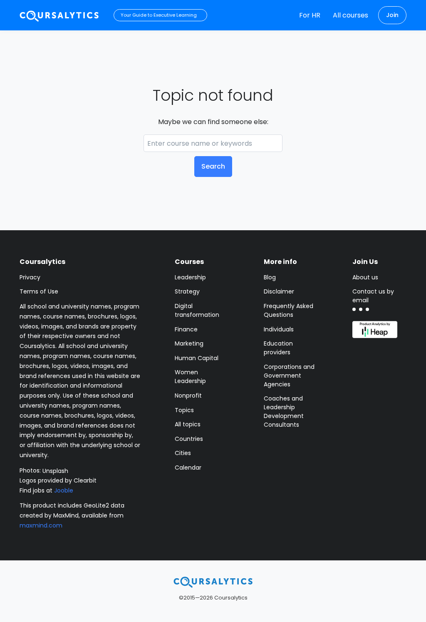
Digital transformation (197, 310)
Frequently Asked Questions (288, 310)
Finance (186, 329)
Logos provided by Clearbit (58, 480)
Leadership (190, 277)
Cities (183, 453)
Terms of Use (39, 291)
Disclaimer (279, 291)
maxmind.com (41, 525)
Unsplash (55, 470)
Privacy (30, 277)
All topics (188, 424)
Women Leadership (190, 376)
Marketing (189, 343)
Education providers (278, 347)
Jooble (63, 490)
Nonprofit (188, 395)
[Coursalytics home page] (213, 582)
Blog (270, 277)
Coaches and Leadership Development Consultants (284, 411)
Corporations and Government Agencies (289, 375)
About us (365, 277)
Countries (189, 439)
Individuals (279, 329)
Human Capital (196, 358)
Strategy (187, 291)
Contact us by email (373, 295)
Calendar (188, 467)
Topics (184, 410)
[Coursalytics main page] (59, 15)
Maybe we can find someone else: (213, 122)
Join (392, 15)
